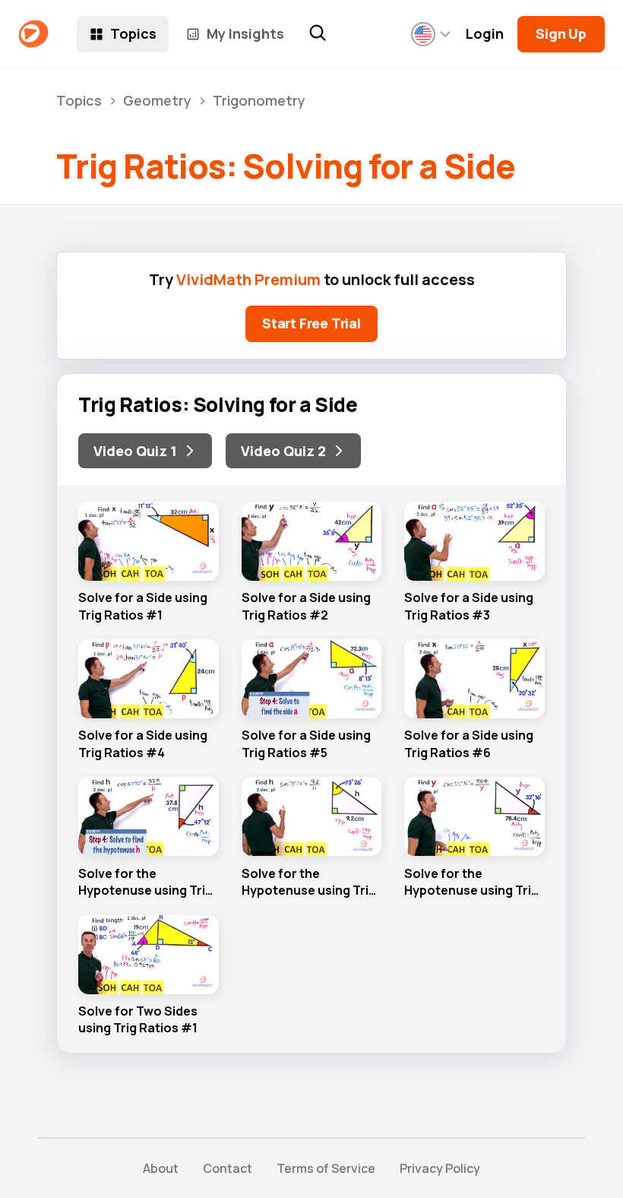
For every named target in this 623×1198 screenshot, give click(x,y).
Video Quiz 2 (283, 451)
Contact (227, 1168)
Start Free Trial (311, 323)
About (161, 1168)
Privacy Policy (440, 1168)
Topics (133, 33)
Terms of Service (326, 1168)
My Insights (245, 33)
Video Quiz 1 (135, 451)
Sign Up (561, 33)
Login (485, 34)
